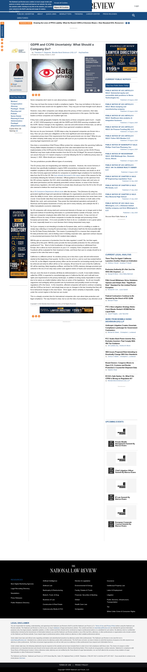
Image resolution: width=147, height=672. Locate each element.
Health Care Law (81, 604)
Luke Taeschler (123, 314)
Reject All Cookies (61, 7)
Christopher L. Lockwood (128, 332)
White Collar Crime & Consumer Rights (121, 611)
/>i (99, 90)
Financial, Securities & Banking (86, 595)
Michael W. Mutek (113, 332)
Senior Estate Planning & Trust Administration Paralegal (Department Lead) (18, 121)
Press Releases (16, 598)
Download (95, 90)
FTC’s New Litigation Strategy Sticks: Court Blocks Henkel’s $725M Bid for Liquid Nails (120, 309)
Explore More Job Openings (15, 130)
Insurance (110, 581)
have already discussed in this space (67, 175)
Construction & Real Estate (52, 604)
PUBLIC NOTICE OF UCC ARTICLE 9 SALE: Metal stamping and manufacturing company (119, 106)
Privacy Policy (111, 626)
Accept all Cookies (61, 3)
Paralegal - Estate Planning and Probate (17, 111)
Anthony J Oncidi (113, 263)
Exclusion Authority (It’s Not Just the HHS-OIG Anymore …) (120, 270)
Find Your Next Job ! (17, 97)
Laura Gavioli (123, 289)
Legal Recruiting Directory (20, 588)
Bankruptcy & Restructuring (53, 590)
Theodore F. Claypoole (18, 80)
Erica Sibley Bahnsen (126, 274)
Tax (108, 607)
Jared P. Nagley (113, 314)
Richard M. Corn (113, 289)
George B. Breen (113, 274)
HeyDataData (83, 52)
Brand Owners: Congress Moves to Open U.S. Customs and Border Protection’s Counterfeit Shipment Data (121, 365)
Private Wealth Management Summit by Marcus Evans (125, 443)
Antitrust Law (47, 585)
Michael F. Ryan (113, 300)
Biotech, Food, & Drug (51, 595)
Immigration (79, 609)
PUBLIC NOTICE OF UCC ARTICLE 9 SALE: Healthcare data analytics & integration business (119, 118)
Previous (126, 23)
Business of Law (49, 600)
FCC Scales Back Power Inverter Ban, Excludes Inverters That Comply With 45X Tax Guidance (120, 341)
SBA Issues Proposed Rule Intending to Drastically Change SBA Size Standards (121, 353)
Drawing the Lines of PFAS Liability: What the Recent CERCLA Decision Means (65, 23)
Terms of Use (99, 626)
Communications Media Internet (93, 66)
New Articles (2, 31)
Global (88, 70)
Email (15, 84)
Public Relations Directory (20, 603)
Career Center (93, 14)
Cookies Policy (14, 11)
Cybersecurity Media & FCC (53, 609)
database (57, 628)
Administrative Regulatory (90, 74)
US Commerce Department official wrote (48, 191)
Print (88, 90)
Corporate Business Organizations (92, 78)
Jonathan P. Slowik (125, 263)
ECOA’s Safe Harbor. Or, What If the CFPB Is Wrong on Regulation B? (119, 377)
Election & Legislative (82, 581)
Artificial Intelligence (50, 581)
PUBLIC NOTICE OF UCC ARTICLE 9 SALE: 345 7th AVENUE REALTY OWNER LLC (121, 167)
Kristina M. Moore (125, 345)
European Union (91, 88)
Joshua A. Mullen (113, 356)
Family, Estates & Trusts (83, 590)
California (89, 85)
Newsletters (65, 14)
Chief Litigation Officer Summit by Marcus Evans (125, 471)
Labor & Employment (114, 590)
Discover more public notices (115, 216)
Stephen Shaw (112, 370)
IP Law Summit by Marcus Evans (122, 498)
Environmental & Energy (83, 585)
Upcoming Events (114, 422)
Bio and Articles (16, 90)
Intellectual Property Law (116, 585)
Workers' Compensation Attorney (16, 103)
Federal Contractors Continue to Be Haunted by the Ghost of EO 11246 (119, 297)
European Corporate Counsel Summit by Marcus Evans (123, 524)
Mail (92, 90)
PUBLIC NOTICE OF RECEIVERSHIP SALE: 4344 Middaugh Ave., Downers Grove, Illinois (119, 156)
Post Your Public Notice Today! (117, 85)
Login (136, 6)
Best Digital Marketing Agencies (22, 584)
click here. (22, 658)
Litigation (110, 595)
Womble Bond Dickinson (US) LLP (64, 52)
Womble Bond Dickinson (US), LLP (119, 381)
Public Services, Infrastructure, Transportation (118, 601)
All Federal (89, 82)
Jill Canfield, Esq (113, 345)
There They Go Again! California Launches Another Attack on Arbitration (121, 259)
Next (129, 23)
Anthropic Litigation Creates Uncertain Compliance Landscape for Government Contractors (121, 327)
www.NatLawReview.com (102, 628)
